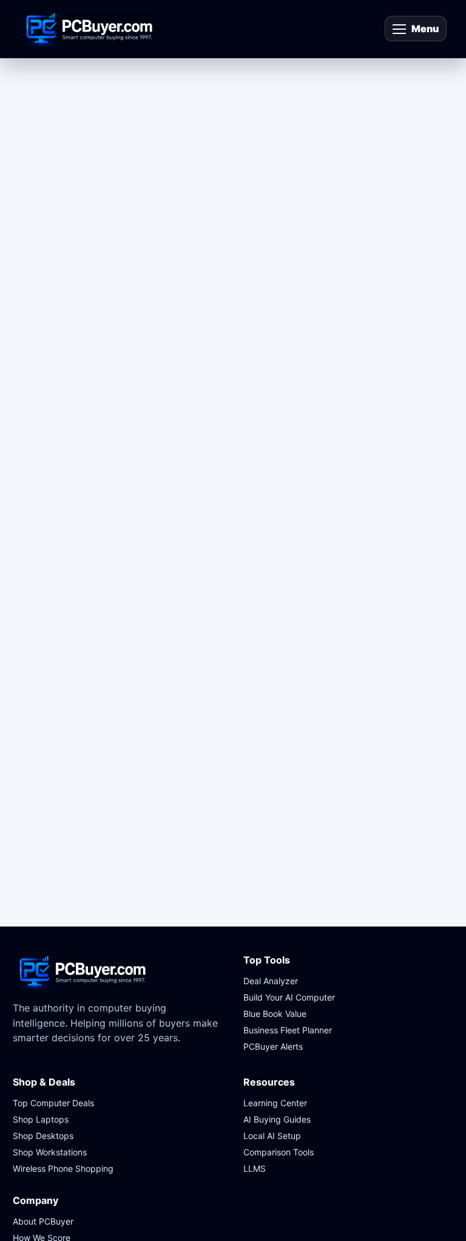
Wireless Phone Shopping (63, 1168)
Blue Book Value (274, 1013)
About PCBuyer (43, 1221)
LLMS (254, 1168)
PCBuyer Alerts (273, 1046)
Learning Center (275, 1103)
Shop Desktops (43, 1135)
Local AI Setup (272, 1135)
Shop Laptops (41, 1119)
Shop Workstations (50, 1152)
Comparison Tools (278, 1152)
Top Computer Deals (53, 1103)
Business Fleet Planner (287, 1030)
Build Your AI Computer (289, 997)
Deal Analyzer (270, 981)
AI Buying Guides (277, 1119)
